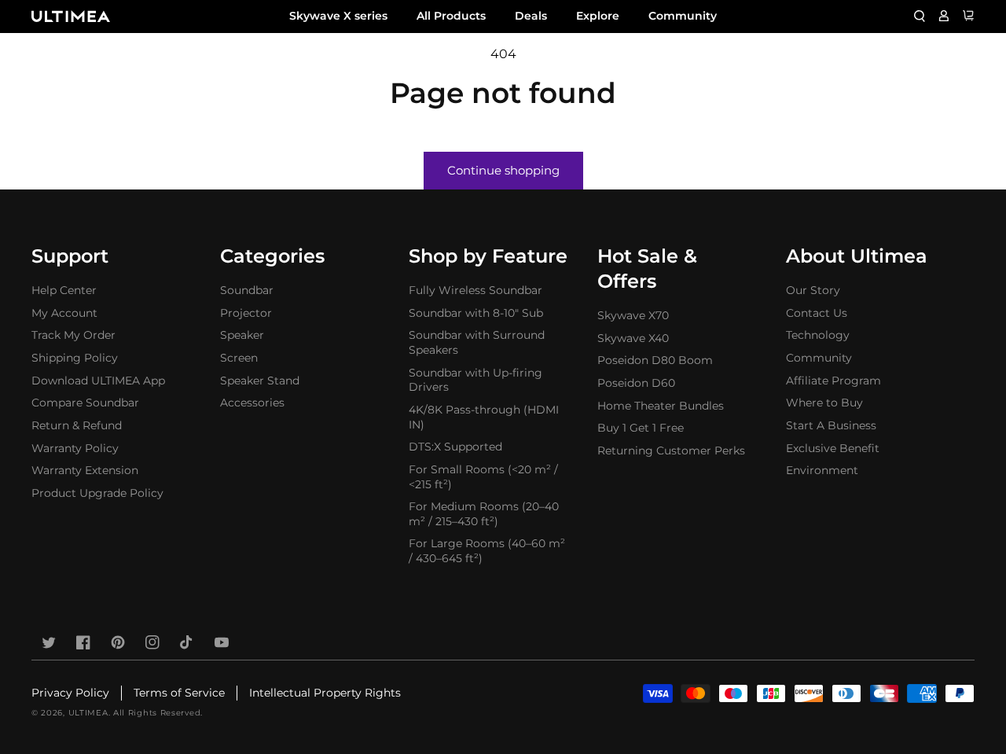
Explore (597, 16)
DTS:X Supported (455, 447)
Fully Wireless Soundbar (475, 290)
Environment (822, 470)
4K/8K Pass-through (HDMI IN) (484, 417)
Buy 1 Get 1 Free (640, 428)
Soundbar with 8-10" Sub (476, 313)
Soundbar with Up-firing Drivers (475, 380)
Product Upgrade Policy (97, 493)
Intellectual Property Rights (325, 693)
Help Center (64, 290)
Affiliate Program (833, 380)
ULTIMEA (88, 713)
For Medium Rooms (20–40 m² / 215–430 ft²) (484, 513)
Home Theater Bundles (660, 406)
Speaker (242, 335)
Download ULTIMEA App (98, 380)
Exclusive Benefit (832, 448)
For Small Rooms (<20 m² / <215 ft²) (483, 476)
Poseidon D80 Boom (655, 360)
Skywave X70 (633, 315)
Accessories (252, 402)
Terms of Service (179, 693)
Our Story (813, 290)
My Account (64, 313)
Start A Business (831, 425)
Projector (246, 313)
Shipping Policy (74, 358)
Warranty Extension (84, 470)
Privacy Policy (70, 693)
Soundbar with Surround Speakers (477, 342)
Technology (818, 335)
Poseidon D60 (636, 383)
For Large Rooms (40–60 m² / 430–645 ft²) (487, 550)
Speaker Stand (259, 380)
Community (682, 16)
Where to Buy (824, 402)
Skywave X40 (633, 338)
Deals (531, 16)
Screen (239, 358)
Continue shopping (503, 170)
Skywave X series (338, 16)
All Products (451, 16)
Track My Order (73, 335)
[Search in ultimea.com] (919, 15)
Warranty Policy (75, 448)
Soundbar (247, 290)
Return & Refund (76, 425)
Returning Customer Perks (671, 450)
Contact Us (816, 313)
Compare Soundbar (85, 402)
